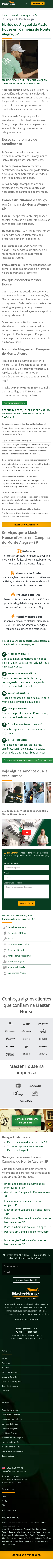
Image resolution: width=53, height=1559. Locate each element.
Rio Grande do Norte (34, 1538)
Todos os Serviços (9, 1456)
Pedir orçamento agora (14, 403)
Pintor (10, 938)
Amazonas (19, 1529)
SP (36, 15)
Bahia (32, 1529)
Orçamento (38, 3)
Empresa (6, 1363)
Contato (5, 1390)
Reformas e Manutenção (13, 1451)
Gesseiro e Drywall (15, 950)
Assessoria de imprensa (12, 1381)
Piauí (4, 1538)
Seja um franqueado (10, 1372)
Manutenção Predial (16, 973)
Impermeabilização (16, 967)
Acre (4, 1529)
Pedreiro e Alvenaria (11, 1410)
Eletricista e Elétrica (16, 933)
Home (4, 1358)
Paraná (9, 1538)
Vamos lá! (25, 903)
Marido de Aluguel (21, 15)
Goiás (23, 1532)
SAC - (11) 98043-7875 (27, 1328)
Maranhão (30, 1532)
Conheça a (26, 1319)
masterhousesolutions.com (14, 1471)
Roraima (5, 1541)
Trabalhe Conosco (10, 1386)
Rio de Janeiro (19, 1538)
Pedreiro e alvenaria (16, 927)
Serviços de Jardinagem (12, 1437)
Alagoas (10, 1529)
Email (6, 873)
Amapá (26, 1529)
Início (5, 15)
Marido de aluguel (15, 961)
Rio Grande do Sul (17, 1541)
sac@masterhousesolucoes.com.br (26, 1335)
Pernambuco (42, 1535)
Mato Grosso (19, 1535)
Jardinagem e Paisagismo (19, 955)
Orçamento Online (10, 1377)
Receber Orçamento (25, 524)
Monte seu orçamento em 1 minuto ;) (26, 1120)
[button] (26, 832)
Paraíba (33, 1535)
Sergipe (40, 1541)
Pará (27, 1535)
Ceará (38, 1529)
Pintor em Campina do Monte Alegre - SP (27, 1227)
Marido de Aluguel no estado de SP (27, 1142)
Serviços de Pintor (10, 1424)
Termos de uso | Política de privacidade (26, 1338)
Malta (4, 1501)
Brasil (4, 1496)
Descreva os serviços (13, 882)
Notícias (5, 1367)
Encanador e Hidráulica (18, 944)
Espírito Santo (14, 1532)
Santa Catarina (30, 1541)
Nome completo (11, 863)
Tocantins (11, 1544)
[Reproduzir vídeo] (26, 833)
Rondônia (46, 1538)
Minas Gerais (40, 1532)
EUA (4, 1505)
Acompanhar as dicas (25, 1280)
